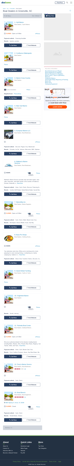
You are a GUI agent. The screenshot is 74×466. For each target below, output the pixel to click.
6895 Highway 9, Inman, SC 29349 (14, 402)
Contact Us (6, 448)
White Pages (24, 448)
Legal (59, 461)
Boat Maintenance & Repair (29, 133)
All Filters (8, 16)
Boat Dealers (17, 24)
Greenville (12, 8)
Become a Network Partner (10, 453)
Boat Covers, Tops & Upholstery (54, 75)
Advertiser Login (25, 446)
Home (4, 8)
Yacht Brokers (26, 24)
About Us (5, 446)
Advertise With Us (8, 450)
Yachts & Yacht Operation (29, 273)
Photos (38, 33)
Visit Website (32, 45)
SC (7, 8)
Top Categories (42, 448)
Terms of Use (52, 461)
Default (37, 16)
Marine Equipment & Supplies (30, 204)
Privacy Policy (17, 461)
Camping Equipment (51, 84)
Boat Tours (48, 82)
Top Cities (41, 446)
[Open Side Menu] (71, 3)
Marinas (47, 76)
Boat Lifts (48, 81)
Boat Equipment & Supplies (29, 394)
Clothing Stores (26, 237)
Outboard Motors (26, 327)
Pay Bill (23, 453)
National (23, 450)
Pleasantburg (17, 93)
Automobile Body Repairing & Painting (56, 79)
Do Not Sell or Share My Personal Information (35, 461)
